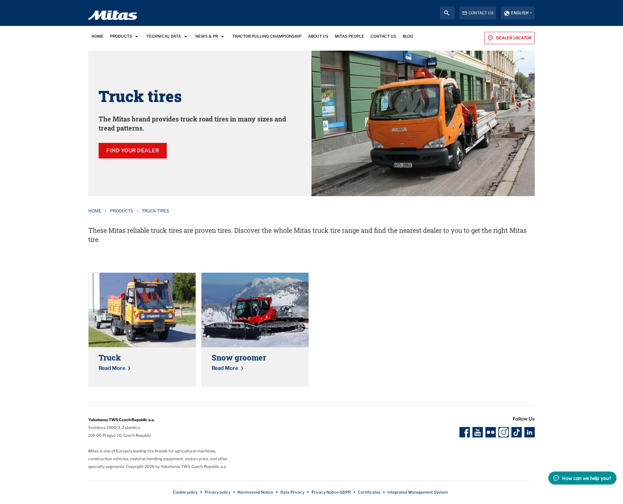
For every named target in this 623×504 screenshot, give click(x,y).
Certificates (369, 492)
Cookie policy (185, 492)
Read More (112, 368)
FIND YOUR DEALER (132, 150)
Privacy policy (217, 492)
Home (94, 210)
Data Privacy (292, 492)
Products (121, 210)
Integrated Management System (417, 492)
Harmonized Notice (255, 492)
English (520, 12)
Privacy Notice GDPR (331, 492)
